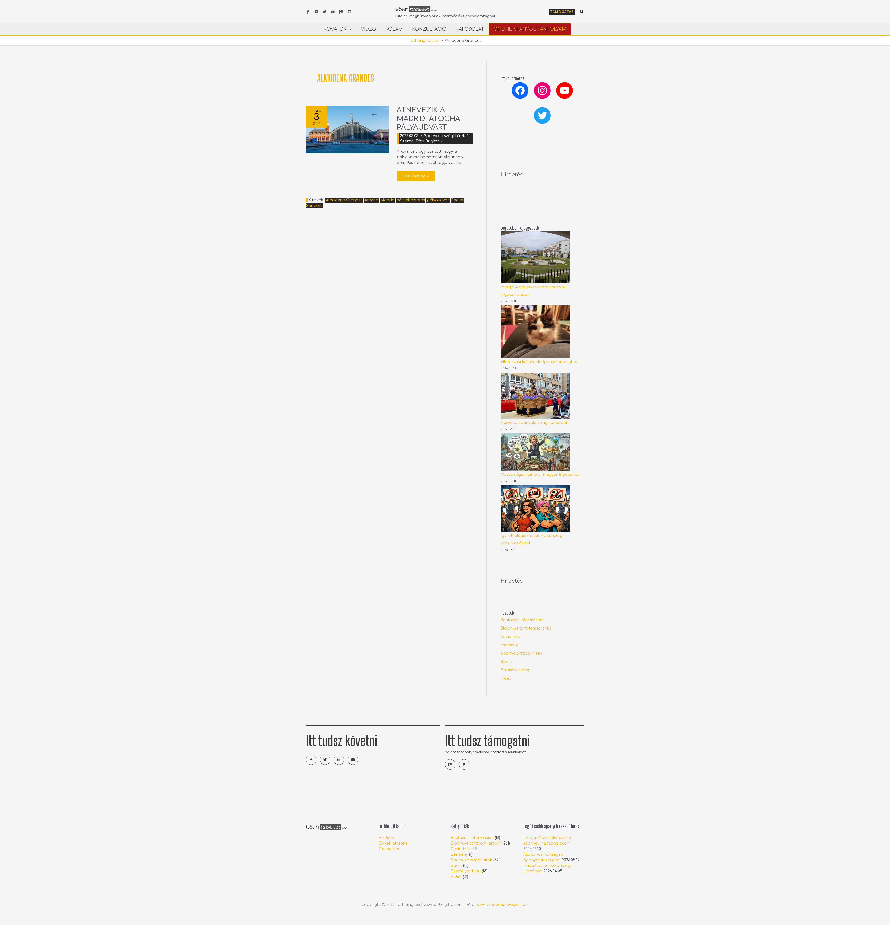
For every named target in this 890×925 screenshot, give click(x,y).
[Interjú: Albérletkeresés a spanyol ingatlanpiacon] (535, 257)
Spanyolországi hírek (444, 136)
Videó (506, 678)
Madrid (387, 200)
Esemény (509, 645)
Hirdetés (386, 838)
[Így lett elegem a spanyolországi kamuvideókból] (535, 508)
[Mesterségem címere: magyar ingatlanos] (535, 452)
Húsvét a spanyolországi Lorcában (535, 423)
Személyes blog (516, 670)
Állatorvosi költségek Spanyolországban (540, 362)
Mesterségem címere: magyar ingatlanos (540, 474)
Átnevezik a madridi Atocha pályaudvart (428, 118)
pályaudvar (438, 200)
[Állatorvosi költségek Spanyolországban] (535, 331)
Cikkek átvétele (393, 843)
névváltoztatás (411, 200)
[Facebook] (308, 12)
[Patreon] (341, 12)
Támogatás (389, 849)
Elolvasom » (416, 174)
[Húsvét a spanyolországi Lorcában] (535, 396)
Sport (506, 662)
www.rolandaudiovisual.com (503, 905)
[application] (349, 29)
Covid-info (510, 637)
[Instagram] (316, 12)
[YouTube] (333, 12)
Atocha (371, 200)
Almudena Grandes (344, 200)
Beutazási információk (522, 620)
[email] (349, 12)
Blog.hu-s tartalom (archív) (526, 628)
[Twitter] (324, 12)
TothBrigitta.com (425, 41)
